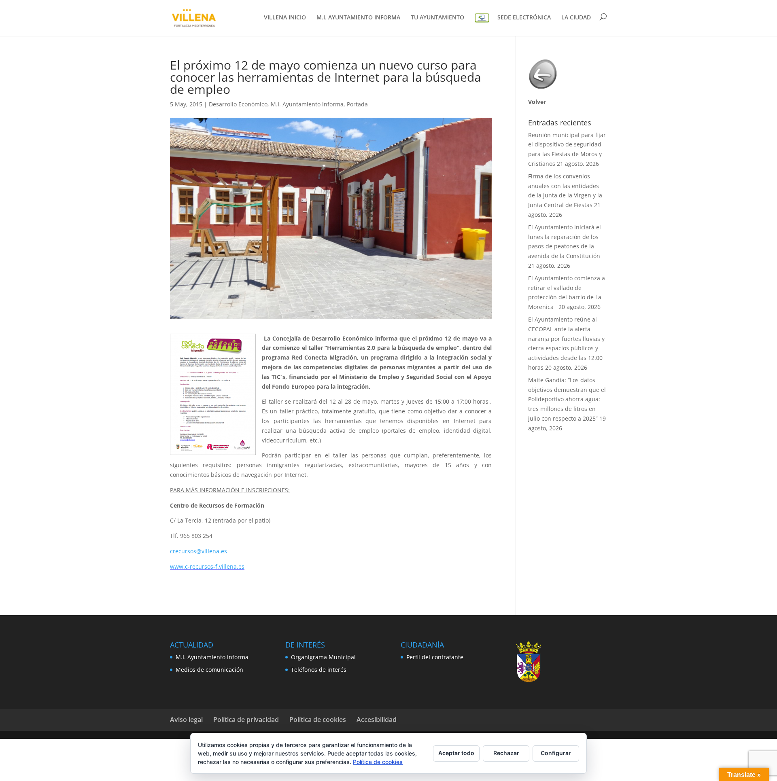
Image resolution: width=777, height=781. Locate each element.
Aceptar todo (456, 752)
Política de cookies (317, 719)
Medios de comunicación (209, 669)
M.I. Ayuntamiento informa (307, 104)
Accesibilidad (377, 719)
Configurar (556, 752)
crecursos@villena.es (198, 551)
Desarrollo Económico (238, 104)
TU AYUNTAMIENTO (437, 18)
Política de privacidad (246, 719)
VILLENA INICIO (285, 18)
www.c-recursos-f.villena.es (207, 566)
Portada (357, 104)
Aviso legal (186, 719)
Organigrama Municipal (323, 657)
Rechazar (506, 752)
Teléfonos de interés (318, 669)
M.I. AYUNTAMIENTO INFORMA (358, 18)
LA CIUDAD (576, 18)
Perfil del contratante (434, 657)
